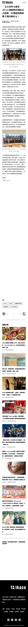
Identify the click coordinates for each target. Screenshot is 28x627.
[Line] (16, 620)
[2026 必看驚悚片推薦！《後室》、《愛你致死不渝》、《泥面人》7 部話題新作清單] (14, 383)
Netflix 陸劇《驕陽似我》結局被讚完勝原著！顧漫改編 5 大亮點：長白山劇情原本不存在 (13, 529)
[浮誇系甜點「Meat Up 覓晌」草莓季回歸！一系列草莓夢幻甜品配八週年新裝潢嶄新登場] (14, 407)
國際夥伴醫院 (18, 303)
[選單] (25, 2)
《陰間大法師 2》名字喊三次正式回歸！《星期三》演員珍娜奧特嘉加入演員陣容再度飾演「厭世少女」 (13, 442)
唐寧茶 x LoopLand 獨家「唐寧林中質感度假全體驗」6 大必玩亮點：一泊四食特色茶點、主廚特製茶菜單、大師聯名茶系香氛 (13, 453)
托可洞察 (23, 609)
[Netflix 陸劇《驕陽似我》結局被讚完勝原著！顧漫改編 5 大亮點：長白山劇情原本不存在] (14, 517)
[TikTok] (19, 620)
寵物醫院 (5, 306)
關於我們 (22, 611)
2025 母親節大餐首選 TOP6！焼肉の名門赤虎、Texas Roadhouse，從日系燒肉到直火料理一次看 (13, 345)
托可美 (13, 609)
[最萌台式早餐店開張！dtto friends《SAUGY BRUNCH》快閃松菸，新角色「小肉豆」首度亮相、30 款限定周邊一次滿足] (14, 491)
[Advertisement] (14, 240)
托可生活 (8, 22)
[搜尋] (23, 2)
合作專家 (17, 611)
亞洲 (10, 303)
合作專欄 (11, 611)
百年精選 (6, 611)
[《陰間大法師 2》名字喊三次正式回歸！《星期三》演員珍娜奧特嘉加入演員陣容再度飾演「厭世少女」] (14, 430)
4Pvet (5, 303)
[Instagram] (12, 620)
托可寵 (3, 22)
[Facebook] (8, 620)
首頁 (4, 609)
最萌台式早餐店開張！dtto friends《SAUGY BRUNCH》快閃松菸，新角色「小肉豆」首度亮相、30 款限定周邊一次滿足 (13, 503)
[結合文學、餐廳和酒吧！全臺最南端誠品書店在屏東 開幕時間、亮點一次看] (14, 359)
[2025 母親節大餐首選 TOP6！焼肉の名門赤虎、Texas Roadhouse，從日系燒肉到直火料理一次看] (14, 333)
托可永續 (18, 609)
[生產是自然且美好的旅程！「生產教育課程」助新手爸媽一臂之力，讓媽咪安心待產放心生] (14, 468)
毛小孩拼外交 (13, 306)
